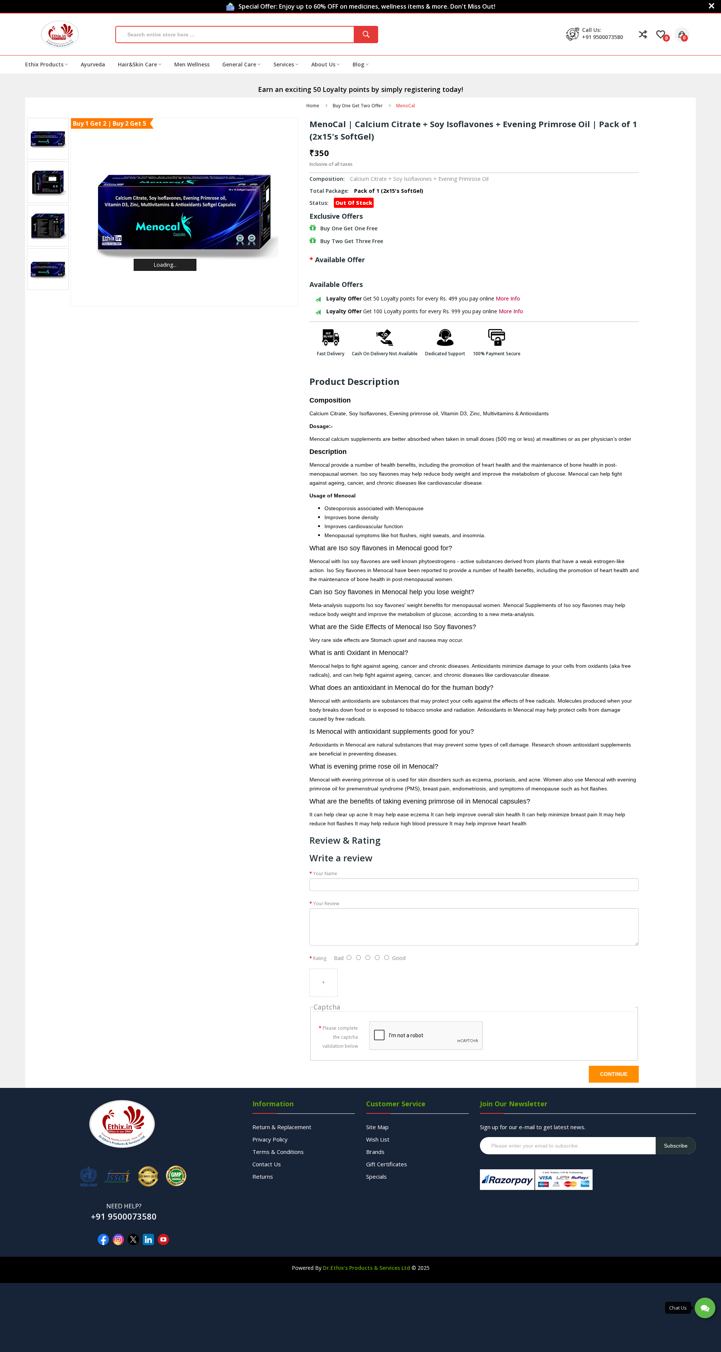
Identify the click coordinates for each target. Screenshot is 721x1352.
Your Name (325, 873)
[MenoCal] (48, 138)
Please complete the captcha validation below (340, 1037)
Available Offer (340, 259)
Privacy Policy (270, 1139)
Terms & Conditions (278, 1151)
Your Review (326, 903)
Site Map (377, 1127)
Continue (613, 1074)
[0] (660, 34)
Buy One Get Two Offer (358, 105)
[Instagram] (118, 1239)
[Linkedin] (148, 1239)
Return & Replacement (281, 1127)
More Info (508, 298)
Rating (319, 958)
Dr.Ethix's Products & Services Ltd (366, 1267)
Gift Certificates (386, 1164)
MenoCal (405, 105)
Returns (262, 1176)
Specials (376, 1176)
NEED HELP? (124, 1206)
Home (312, 105)
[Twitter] (133, 1239)
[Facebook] (103, 1239)
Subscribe (676, 1146)
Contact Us (266, 1164)
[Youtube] (163, 1239)
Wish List (377, 1139)
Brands (375, 1151)
